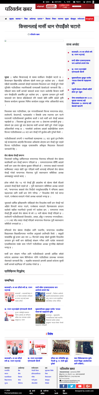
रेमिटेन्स (20, 383)
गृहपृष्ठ (47, 2)
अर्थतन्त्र (32, 19)
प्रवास (40, 19)
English (89, 19)
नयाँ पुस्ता (34, 380)
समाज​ (6, 374)
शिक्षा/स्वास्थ (8, 380)
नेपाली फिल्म (35, 370)
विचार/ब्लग (48, 377)
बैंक (19, 370)
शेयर (19, 380)
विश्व (46, 374)
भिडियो (47, 383)
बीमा (19, 374)
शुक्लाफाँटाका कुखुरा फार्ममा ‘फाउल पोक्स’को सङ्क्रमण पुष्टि (81, 80)
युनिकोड (88, 2)
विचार (54, 19)
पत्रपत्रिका (8, 377)
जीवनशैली (34, 383)
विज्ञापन (78, 2)
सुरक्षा (67, 19)
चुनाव (6, 383)
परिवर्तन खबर (35, 34)
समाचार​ (18, 19)
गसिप (33, 377)
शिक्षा (26, 19)
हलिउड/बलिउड (36, 374)
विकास (48, 19)
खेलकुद (73, 19)
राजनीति (7, 370)
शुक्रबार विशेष (49, 370)
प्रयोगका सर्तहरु (45, 392)
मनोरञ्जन (81, 19)
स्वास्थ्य (60, 19)
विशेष (50, 334)
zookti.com (89, 391)
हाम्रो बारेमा (57, 2)
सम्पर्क (68, 2)
